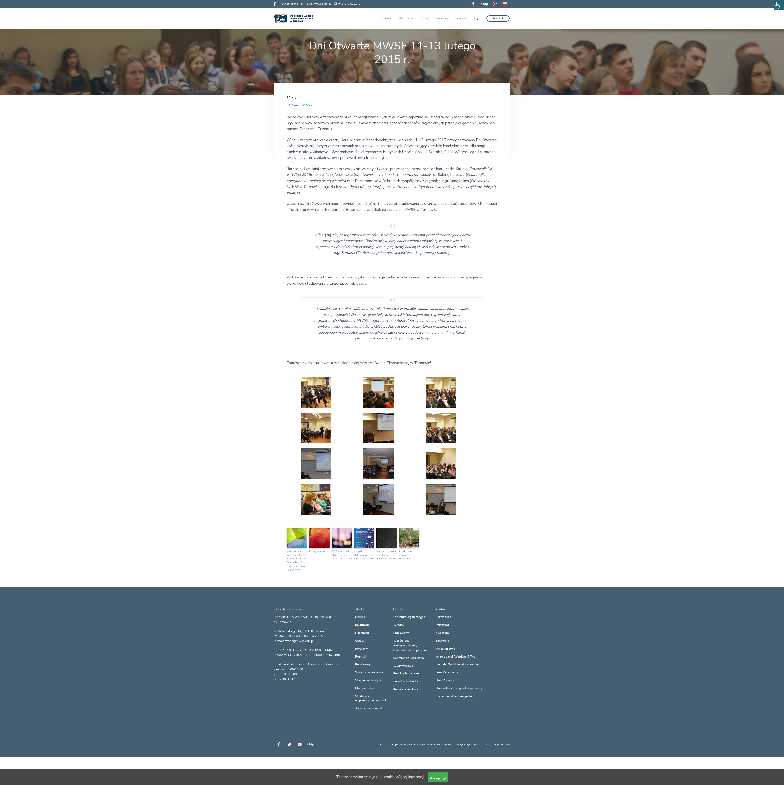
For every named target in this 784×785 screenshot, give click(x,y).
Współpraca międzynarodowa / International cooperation (410, 645)
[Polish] (505, 7)
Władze (398, 625)
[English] (495, 7)
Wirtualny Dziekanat (349, 4)
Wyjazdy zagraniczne (369, 672)
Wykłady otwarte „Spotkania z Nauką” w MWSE (386, 555)
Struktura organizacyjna (409, 617)
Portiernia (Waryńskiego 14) (454, 696)
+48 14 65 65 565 (288, 4)
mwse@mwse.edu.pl (318, 4)
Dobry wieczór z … (318, 553)
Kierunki (360, 617)
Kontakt (497, 18)
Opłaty (359, 641)
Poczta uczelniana (405, 689)
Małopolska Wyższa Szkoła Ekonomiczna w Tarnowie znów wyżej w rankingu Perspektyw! (296, 560)
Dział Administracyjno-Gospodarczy (459, 688)
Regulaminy (362, 664)
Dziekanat (442, 625)
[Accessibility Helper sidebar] (779, 5)
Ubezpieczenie (364, 688)
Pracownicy (401, 633)
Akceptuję (438, 778)
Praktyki (360, 657)
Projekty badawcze (406, 674)
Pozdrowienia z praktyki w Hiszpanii (407, 555)
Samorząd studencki (368, 708)
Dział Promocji (445, 680)
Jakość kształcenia (405, 681)
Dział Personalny (447, 672)
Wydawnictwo (403, 666)
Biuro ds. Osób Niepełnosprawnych (458, 664)
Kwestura (442, 633)
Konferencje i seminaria (408, 658)
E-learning (362, 633)
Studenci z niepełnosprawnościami (370, 698)
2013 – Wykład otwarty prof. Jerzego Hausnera (342, 555)
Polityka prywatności (468, 744)
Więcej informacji (410, 776)
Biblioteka (442, 641)
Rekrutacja (362, 625)
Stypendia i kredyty (368, 680)
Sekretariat (443, 617)
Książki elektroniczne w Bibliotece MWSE (364, 555)
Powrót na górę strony (497, 744)
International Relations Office (455, 657)
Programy (361, 649)
